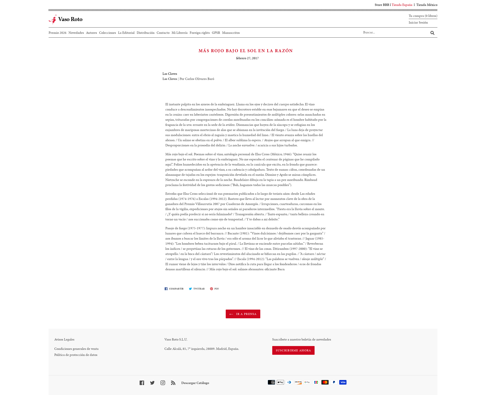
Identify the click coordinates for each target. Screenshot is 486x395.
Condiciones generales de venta (76, 348)
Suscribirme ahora (293, 350)
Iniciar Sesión (418, 22)
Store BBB (382, 4)
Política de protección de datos (75, 354)
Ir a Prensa (245, 314)
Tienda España (402, 4)
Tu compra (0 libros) (423, 15)
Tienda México (426, 4)
